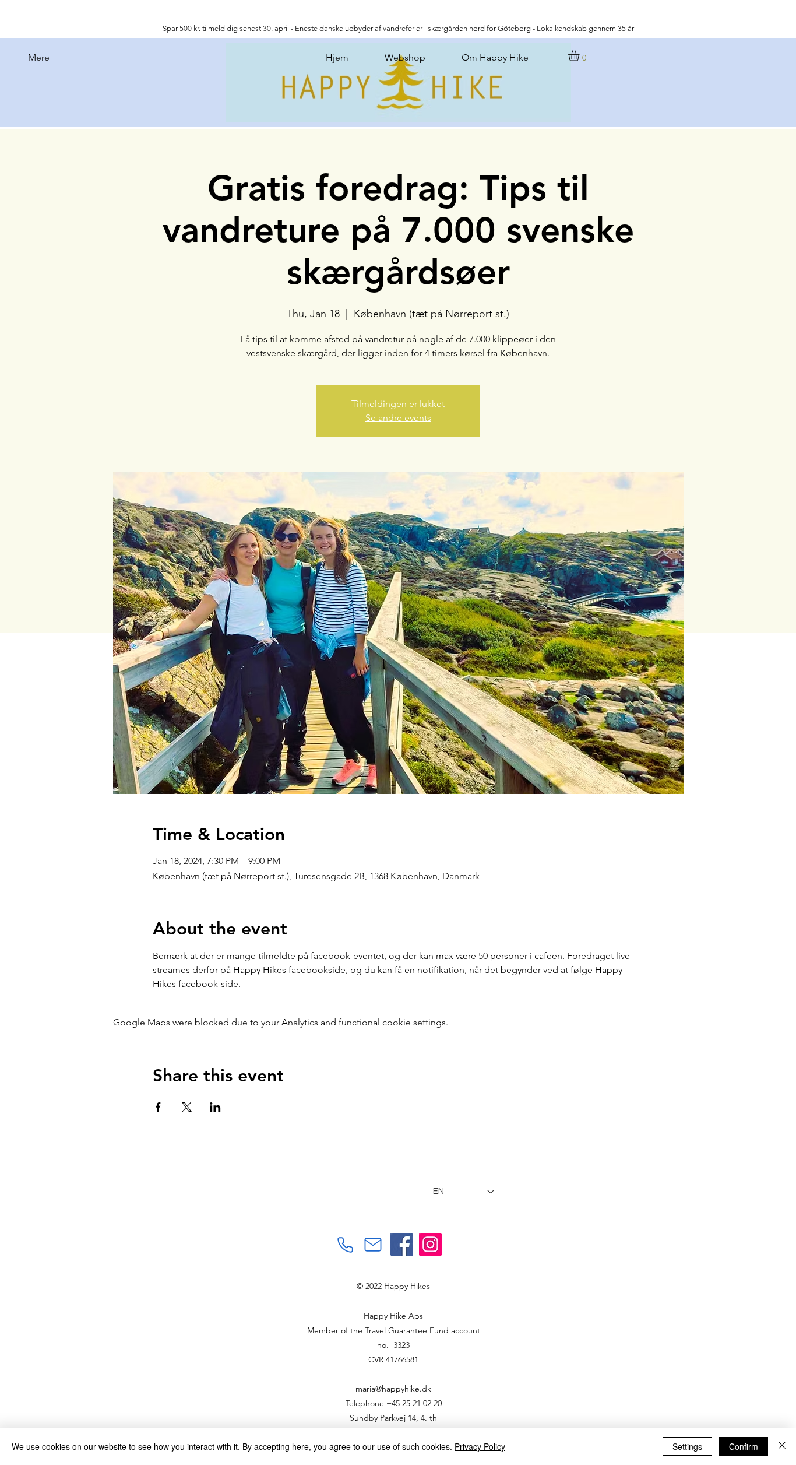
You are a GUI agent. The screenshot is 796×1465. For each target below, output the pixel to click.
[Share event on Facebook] (158, 1107)
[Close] (782, 1446)
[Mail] (373, 1244)
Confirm (743, 1446)
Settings (687, 1446)
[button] (580, 55)
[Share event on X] (186, 1107)
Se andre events (398, 417)
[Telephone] (345, 1244)
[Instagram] (430, 1244)
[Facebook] (401, 1244)
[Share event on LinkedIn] (215, 1107)
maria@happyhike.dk (393, 1388)
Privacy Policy (480, 1446)
